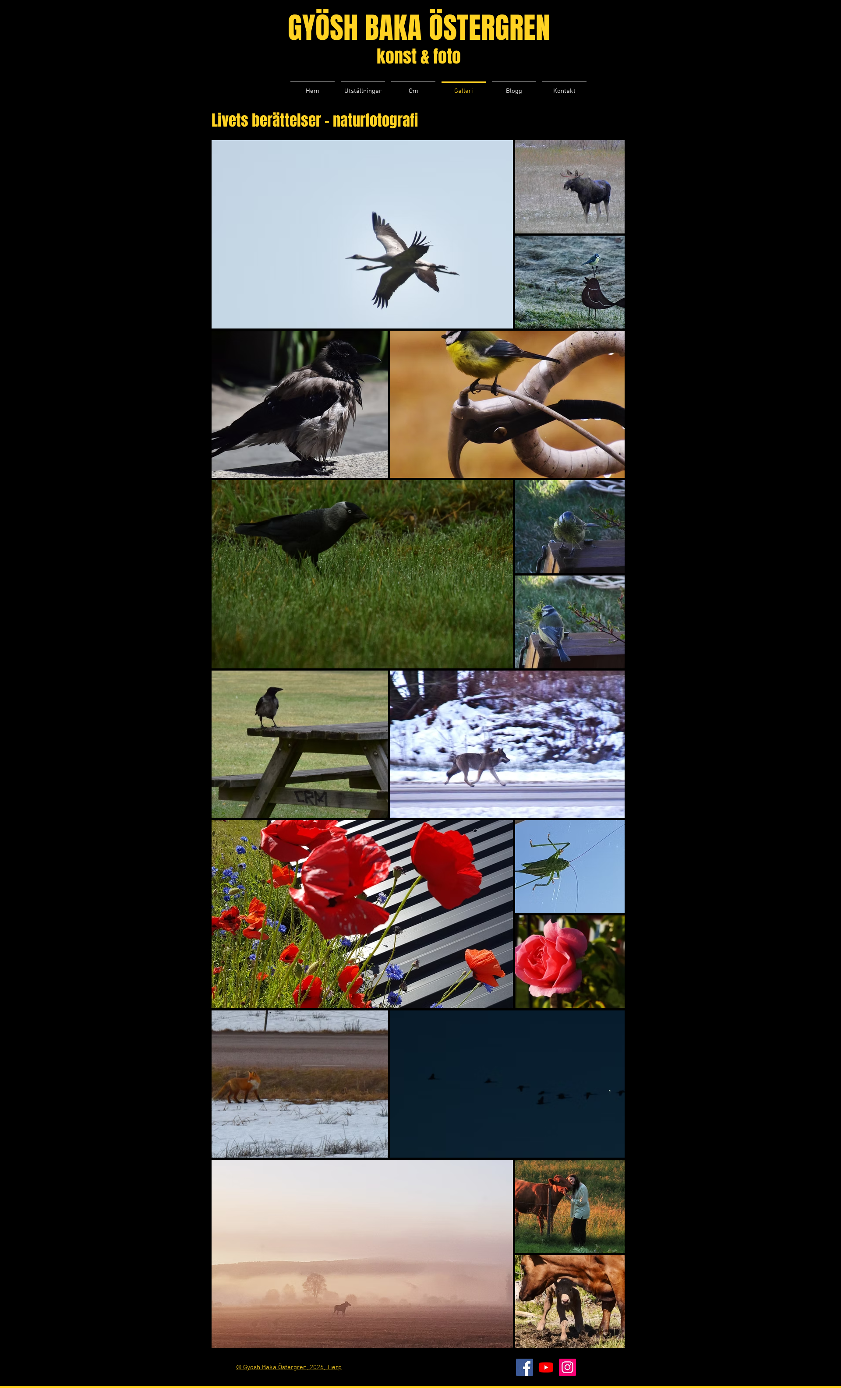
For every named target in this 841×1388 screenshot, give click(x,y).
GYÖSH (326, 28)
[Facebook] (524, 1367)
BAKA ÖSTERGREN (457, 28)
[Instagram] (567, 1367)
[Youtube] (546, 1367)
